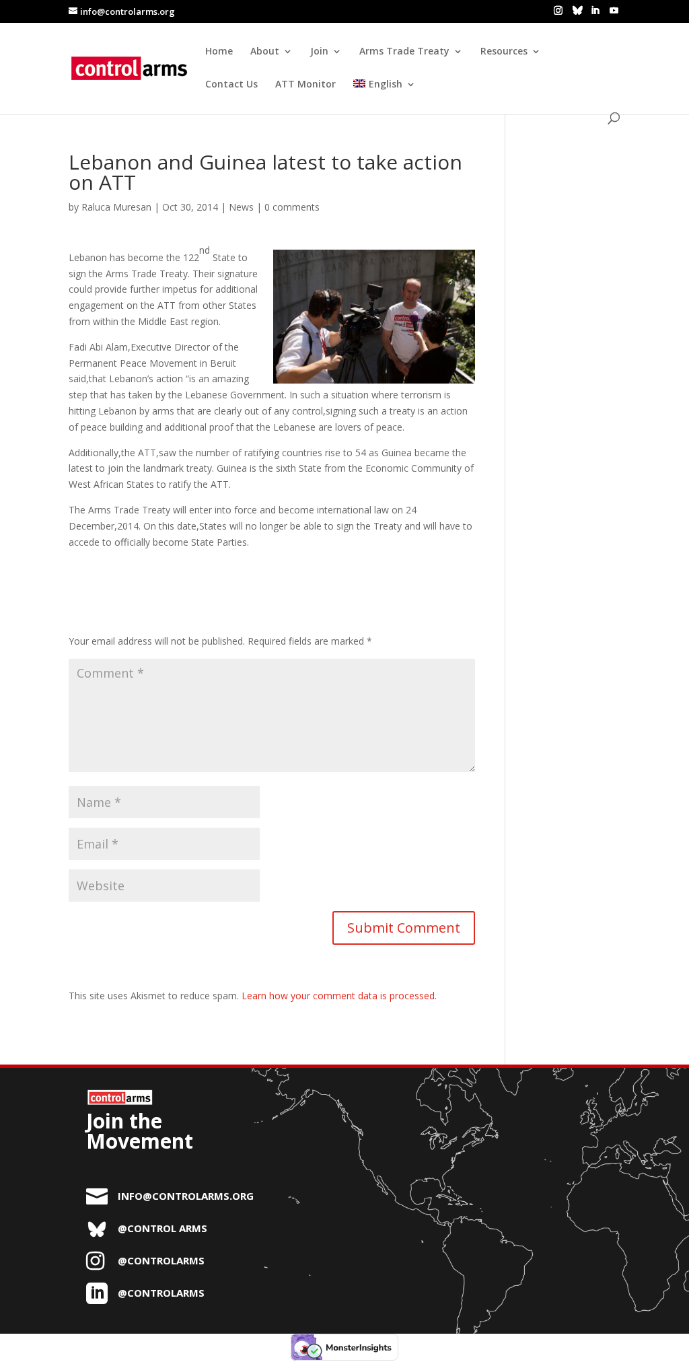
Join (319, 51)
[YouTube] (614, 10)
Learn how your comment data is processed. (339, 995)
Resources (504, 51)
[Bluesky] (578, 10)
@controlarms (161, 1260)
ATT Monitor (305, 84)
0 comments (292, 207)
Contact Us (231, 84)
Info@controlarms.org (186, 1195)
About (264, 51)
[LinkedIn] (595, 10)
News (241, 207)
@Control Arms (162, 1228)
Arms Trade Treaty (404, 51)
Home (219, 51)
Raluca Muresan (116, 207)
